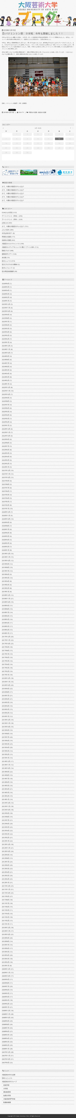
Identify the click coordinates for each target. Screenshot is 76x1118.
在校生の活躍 (42, 112)
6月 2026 (38, 128)
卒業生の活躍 (33, 112)
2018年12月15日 (10, 30)
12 (59, 139)
